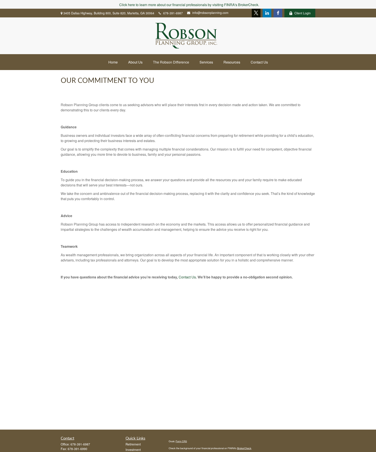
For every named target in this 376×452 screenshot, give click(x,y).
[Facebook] (278, 13)
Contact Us (187, 277)
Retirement (133, 444)
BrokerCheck (244, 448)
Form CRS (181, 441)
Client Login (302, 13)
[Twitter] (256, 13)
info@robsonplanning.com (210, 12)
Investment (133, 449)
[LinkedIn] (267, 13)
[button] (113, 62)
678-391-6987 (173, 13)
